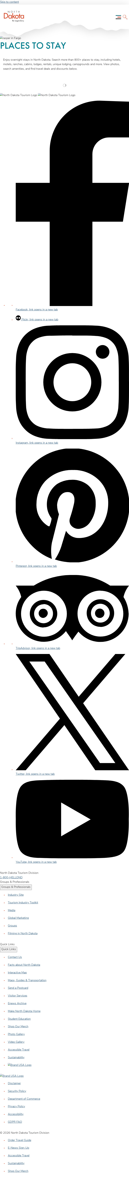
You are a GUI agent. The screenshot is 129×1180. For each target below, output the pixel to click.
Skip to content (9, 2)
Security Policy (17, 1091)
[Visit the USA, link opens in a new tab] (19, 1065)
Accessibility (15, 1114)
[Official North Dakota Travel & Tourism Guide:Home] (10, 17)
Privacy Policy (16, 1106)
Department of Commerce (24, 1099)
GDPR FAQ (15, 1122)
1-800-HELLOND (11, 877)
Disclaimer (14, 1083)
